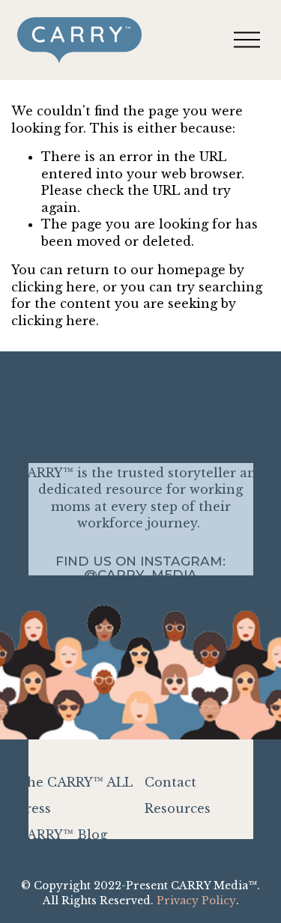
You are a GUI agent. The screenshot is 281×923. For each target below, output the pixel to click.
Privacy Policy (196, 900)
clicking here (53, 286)
